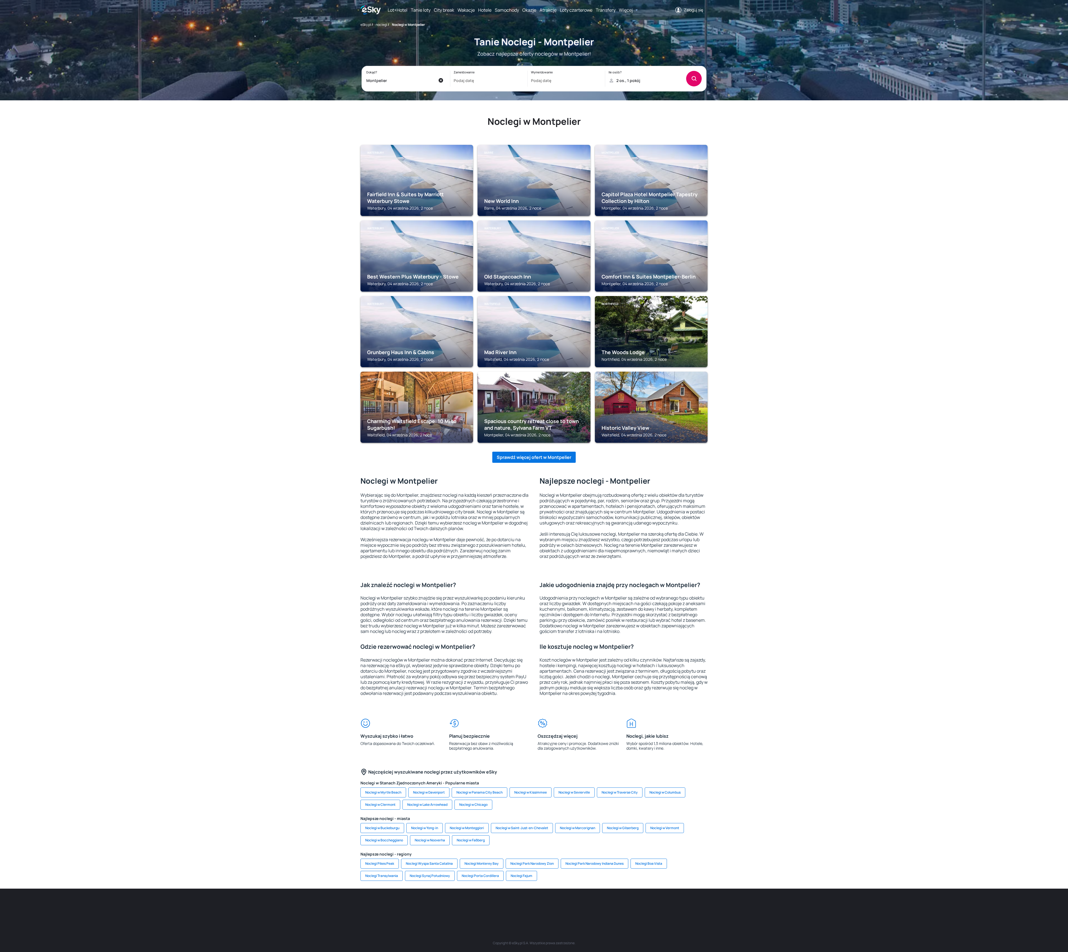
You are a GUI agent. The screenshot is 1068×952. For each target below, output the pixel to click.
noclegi (381, 24)
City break (444, 10)
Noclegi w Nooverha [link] (430, 840)
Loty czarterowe (576, 10)
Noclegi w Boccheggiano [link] (384, 840)
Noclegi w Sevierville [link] (574, 792)
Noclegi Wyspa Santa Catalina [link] (429, 863)
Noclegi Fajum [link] (521, 875)
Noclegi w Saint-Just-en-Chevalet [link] (522, 828)
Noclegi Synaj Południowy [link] (430, 875)
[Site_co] (551, 905)
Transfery (605, 10)
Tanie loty (421, 10)
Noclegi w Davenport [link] (429, 792)
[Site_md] (500, 905)
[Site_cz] (484, 905)
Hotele (484, 10)
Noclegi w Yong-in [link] (424, 828)
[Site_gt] (634, 905)
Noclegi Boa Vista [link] (648, 863)
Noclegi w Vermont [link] (664, 828)
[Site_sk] (517, 905)
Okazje (529, 10)
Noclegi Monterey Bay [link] (481, 863)
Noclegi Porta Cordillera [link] (480, 875)
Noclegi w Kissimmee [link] (530, 792)
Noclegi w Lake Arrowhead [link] (427, 804)
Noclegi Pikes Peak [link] (379, 863)
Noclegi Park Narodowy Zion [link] (532, 863)
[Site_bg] (434, 905)
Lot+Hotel (397, 10)
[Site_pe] (450, 905)
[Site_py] (667, 905)
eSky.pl (365, 24)
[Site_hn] (651, 905)
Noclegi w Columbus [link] (665, 792)
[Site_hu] (534, 905)
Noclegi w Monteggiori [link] (467, 828)
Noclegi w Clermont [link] (380, 804)
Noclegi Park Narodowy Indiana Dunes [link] (594, 863)
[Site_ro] (417, 905)
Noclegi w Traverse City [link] (620, 792)
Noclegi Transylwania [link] (381, 875)
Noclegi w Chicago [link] (473, 804)
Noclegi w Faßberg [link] (471, 840)
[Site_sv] (601, 905)
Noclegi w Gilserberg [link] (623, 828)
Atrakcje (548, 10)
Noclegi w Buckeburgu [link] (382, 828)
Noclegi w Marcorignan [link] (577, 828)
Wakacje (466, 10)
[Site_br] (400, 905)
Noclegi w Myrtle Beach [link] (383, 792)
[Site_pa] (584, 905)
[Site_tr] (467, 905)
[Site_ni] (617, 905)
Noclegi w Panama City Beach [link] (479, 792)
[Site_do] (567, 905)
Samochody (507, 10)
